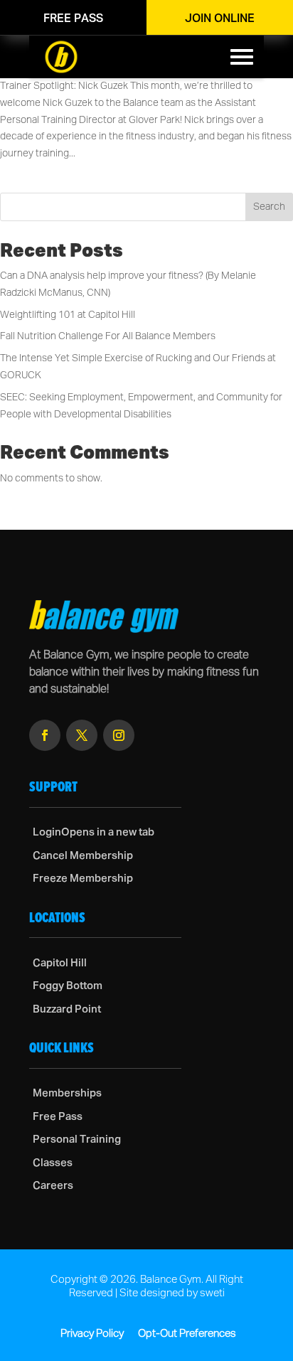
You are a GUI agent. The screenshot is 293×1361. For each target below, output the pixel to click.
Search (269, 207)
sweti (212, 1293)
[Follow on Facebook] (44, 735)
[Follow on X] (81, 735)
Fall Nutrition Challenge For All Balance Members (107, 336)
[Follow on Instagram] (118, 735)
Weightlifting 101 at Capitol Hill (67, 315)
